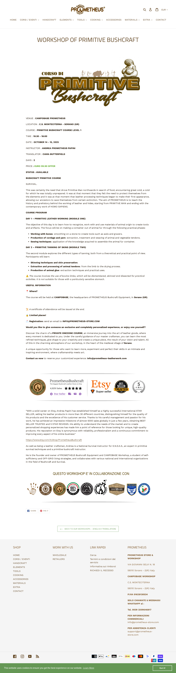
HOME (16, 555)
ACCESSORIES (20, 579)
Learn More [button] (88, 668)
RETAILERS (59, 559)
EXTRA (16, 587)
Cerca (93, 555)
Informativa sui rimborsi (103, 566)
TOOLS (16, 571)
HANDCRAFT (20, 563)
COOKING (18, 575)
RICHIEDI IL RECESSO (101, 570)
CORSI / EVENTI (21, 559)
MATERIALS (19, 583)
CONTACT (18, 591)
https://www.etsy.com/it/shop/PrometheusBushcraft (54, 440)
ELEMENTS (19, 567)
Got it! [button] (162, 668)
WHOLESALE (59, 555)
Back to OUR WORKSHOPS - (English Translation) (90, 528)
